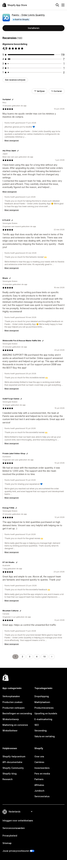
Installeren (33, 28)
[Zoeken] (57, 5)
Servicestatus (42, 796)
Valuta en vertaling (44, 736)
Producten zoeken (12, 702)
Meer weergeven (12, 140)
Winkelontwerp (10, 719)
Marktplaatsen (42, 702)
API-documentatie (12, 762)
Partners (38, 779)
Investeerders (42, 768)
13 (44, 656)
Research (7, 779)
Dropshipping (41, 696)
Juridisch (39, 790)
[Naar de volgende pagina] (52, 656)
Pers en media (42, 773)
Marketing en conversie (15, 725)
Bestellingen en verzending (17, 713)
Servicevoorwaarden (13, 828)
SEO (36, 725)
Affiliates (39, 785)
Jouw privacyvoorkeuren (15, 850)
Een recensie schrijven (15, 80)
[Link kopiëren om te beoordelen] (12, 99)
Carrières (39, 762)
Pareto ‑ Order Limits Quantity (28, 15)
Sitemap (7, 843)
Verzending (40, 730)
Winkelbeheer (9, 730)
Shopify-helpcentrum (13, 756)
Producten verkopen (13, 707)
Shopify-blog (9, 773)
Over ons (39, 756)
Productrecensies (44, 707)
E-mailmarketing (43, 719)
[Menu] (63, 5)
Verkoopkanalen (11, 696)
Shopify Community (13, 768)
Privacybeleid (9, 835)
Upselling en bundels (45, 713)
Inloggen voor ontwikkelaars (17, 820)
